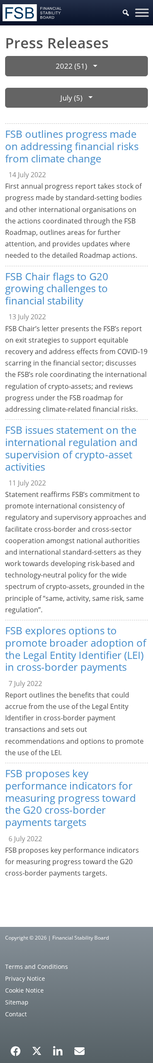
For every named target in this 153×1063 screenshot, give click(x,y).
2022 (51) (71, 66)
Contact (16, 1014)
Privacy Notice (25, 978)
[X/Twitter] (36, 1050)
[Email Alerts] (79, 1050)
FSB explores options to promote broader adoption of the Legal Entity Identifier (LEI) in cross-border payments (75, 648)
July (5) (71, 98)
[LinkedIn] (58, 1048)
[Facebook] (15, 1048)
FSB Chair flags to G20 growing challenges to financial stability (56, 288)
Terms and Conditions (36, 967)
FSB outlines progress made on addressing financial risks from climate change (72, 146)
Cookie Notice (24, 990)
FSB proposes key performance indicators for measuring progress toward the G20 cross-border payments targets (70, 797)
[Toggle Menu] (142, 12)
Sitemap (16, 1002)
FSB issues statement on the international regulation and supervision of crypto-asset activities (71, 448)
